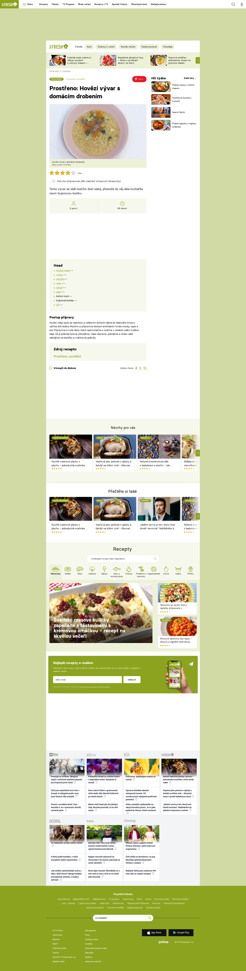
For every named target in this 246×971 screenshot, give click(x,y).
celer (58, 283)
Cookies (56, 953)
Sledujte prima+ (158, 4)
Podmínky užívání (59, 948)
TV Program (68, 4)
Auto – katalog (68, 903)
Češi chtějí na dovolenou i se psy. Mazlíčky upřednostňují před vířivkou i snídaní (140, 860)
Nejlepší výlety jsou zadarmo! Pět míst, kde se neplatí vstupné (141, 872)
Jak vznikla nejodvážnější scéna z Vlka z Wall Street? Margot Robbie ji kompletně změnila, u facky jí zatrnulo (66, 875)
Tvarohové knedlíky (115, 908)
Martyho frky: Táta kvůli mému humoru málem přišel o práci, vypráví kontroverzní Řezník (102, 846)
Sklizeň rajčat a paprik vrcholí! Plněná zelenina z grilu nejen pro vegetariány (140, 846)
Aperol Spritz (178, 112)
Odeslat (132, 680)
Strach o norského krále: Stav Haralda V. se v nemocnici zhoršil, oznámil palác (66, 807)
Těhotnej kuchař (139, 4)
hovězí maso (63, 270)
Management (90, 930)
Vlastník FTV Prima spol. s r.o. (64, 957)
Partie (139, 899)
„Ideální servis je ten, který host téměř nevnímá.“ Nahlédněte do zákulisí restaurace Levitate (157, 527)
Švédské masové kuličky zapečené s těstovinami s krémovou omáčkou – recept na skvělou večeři (89, 628)
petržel (60, 278)
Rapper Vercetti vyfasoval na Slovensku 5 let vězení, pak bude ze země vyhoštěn (104, 860)
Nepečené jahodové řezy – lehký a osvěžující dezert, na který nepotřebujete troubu (130, 61)
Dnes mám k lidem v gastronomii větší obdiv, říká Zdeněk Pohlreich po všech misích (103, 793)
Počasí (148, 899)
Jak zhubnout (64, 899)
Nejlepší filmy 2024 (81, 899)
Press (87, 935)
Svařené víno (118, 903)
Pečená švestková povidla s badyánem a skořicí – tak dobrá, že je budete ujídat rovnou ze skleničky (155, 463)
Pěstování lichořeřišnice (174, 903)
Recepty (43, 4)
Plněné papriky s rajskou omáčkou (184, 125)
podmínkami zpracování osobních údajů (94, 687)
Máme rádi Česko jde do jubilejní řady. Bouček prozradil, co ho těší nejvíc (103, 807)
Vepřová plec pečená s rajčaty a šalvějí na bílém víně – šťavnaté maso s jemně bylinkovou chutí (113, 463)
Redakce (88, 957)
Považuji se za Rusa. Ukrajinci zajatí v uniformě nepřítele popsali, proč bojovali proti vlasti (66, 779)
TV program (114, 899)
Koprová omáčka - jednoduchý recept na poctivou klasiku (179, 60)
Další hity (189, 78)
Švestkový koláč (153, 908)
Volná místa (57, 935)
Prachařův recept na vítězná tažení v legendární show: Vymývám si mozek (104, 779)
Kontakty (88, 944)
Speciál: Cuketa (119, 4)
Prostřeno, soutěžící (75, 79)
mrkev (59, 274)
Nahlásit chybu (58, 961)
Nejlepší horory (99, 899)
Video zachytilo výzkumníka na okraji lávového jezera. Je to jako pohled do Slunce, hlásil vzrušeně (141, 807)
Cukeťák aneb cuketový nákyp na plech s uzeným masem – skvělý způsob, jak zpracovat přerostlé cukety (79, 64)
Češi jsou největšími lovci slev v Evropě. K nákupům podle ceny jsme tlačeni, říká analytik (65, 793)
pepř (58, 291)
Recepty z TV (101, 4)
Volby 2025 (104, 903)
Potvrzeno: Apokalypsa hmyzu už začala (140, 778)
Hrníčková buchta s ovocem (181, 99)
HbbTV (55, 944)
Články (55, 4)
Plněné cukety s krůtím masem (183, 87)
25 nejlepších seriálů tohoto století (66, 843)
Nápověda (89, 953)
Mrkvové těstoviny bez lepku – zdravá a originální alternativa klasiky (176, 641)
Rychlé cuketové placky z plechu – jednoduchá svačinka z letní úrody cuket (69, 463)
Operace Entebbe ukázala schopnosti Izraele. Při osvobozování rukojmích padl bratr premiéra (141, 795)
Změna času (128, 899)
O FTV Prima (58, 930)
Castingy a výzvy (91, 939)
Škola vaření (84, 4)
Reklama (56, 939)
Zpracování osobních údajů (96, 948)
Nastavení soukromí (93, 961)
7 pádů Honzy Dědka (87, 903)
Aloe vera (156, 903)
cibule (59, 287)
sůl (57, 304)
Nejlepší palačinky (135, 908)
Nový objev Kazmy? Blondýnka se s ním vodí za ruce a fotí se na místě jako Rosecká (104, 874)
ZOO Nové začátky (180, 899)
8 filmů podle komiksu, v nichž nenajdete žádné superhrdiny (64, 858)
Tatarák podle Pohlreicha (138, 903)
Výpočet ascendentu (95, 908)
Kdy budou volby (161, 899)
